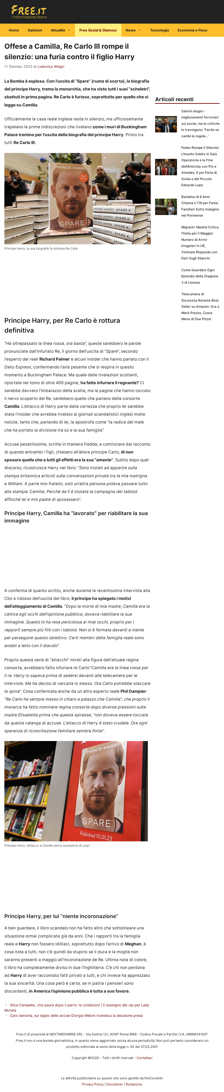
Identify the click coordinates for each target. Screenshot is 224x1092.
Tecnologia (159, 30)
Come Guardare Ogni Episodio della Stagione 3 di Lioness (199, 276)
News (131, 30)
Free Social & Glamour (98, 30)
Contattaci (144, 1058)
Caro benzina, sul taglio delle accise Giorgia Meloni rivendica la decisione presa (76, 1015)
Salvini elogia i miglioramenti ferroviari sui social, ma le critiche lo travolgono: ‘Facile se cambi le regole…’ (200, 123)
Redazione (134, 1084)
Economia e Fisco (192, 30)
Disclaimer (115, 1084)
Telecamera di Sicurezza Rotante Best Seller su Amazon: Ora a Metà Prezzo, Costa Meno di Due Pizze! (200, 306)
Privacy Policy (93, 1084)
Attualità (58, 30)
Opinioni (35, 30)
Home (14, 30)
